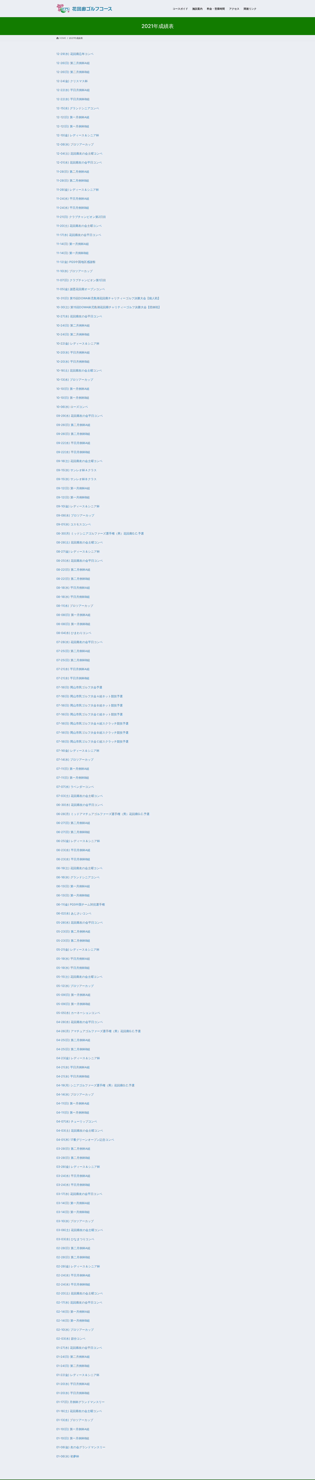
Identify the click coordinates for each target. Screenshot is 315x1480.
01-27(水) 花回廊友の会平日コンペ (79, 1348)
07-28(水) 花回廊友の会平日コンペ (79, 642)
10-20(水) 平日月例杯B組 (73, 361)
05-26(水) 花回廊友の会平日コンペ (79, 922)
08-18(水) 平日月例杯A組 (73, 587)
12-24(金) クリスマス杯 (72, 81)
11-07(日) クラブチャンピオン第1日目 (81, 280)
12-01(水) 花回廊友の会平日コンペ (79, 162)
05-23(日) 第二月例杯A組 (73, 931)
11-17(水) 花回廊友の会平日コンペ (78, 235)
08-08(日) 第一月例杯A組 (73, 615)
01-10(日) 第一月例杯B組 (72, 1438)
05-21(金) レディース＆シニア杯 (77, 949)
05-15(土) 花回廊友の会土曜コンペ (79, 977)
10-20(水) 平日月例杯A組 (73, 352)
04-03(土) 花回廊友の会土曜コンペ (79, 1130)
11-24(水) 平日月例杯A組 (72, 198)
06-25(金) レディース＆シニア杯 (78, 841)
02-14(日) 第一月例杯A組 (73, 1311)
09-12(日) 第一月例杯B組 (73, 497)
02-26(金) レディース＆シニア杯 (78, 1266)
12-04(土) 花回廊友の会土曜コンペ (79, 153)
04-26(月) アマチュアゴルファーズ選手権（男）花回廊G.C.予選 (98, 1031)
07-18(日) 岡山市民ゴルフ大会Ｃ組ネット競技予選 (89, 714)
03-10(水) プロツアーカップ (75, 1221)
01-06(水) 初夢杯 (67, 1456)
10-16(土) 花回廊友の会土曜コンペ (79, 370)
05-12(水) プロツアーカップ (75, 986)
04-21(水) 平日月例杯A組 (73, 1067)
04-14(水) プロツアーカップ (75, 1094)
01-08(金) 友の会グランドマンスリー (80, 1447)
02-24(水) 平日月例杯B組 (73, 1284)
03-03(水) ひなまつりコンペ (75, 1239)
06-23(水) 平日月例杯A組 (73, 850)
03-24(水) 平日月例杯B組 (73, 1185)
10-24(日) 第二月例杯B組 (73, 334)
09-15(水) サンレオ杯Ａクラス (76, 470)
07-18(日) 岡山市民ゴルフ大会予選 (79, 687)
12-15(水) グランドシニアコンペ (77, 108)
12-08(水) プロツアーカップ (75, 144)
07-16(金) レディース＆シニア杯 (77, 750)
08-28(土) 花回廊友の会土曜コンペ (79, 542)
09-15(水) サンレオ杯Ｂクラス (76, 479)
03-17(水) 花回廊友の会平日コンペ (79, 1194)
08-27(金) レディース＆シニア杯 (78, 551)
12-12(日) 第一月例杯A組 (72, 117)
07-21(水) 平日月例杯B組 (72, 678)
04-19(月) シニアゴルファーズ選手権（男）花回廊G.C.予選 (95, 1085)
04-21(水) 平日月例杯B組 (73, 1076)
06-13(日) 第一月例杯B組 (73, 895)
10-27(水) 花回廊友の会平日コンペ (79, 316)
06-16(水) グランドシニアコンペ (78, 877)
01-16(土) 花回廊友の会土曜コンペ (79, 1411)
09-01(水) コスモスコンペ (73, 524)
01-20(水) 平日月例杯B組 (73, 1393)
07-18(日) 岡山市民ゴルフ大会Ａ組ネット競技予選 (89, 696)
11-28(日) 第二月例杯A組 (72, 171)
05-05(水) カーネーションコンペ (78, 1013)
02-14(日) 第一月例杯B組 (73, 1320)
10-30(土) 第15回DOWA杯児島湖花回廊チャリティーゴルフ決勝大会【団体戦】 (108, 307)
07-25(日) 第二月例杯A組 (73, 651)
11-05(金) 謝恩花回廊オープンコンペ (80, 289)
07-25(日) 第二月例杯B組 (73, 660)
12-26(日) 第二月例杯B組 (73, 72)
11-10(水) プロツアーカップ (74, 271)
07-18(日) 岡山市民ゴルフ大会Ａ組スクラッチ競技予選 (92, 723)
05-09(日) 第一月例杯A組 (73, 995)
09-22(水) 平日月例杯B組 (73, 452)
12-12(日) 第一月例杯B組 (72, 126)
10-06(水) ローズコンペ (72, 407)
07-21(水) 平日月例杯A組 (73, 669)
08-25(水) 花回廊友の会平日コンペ (79, 560)
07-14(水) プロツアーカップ (75, 759)
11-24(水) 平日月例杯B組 (72, 207)
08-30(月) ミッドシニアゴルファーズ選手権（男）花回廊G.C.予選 (100, 533)
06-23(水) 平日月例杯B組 (73, 859)
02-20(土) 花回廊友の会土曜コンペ (79, 1293)
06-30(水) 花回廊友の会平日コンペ (79, 805)
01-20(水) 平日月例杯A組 (73, 1384)
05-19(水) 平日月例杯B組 (73, 968)
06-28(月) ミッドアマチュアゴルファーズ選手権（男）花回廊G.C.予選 (102, 814)
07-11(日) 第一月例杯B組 (72, 777)
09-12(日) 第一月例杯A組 (73, 488)
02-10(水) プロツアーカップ (75, 1329)
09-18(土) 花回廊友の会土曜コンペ (79, 461)
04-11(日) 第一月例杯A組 (72, 1103)
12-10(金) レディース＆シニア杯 (77, 135)
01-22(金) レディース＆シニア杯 (77, 1375)
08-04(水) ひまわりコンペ (73, 633)
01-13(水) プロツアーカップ (74, 1420)
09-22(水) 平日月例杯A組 (73, 443)
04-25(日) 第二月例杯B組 (73, 1049)
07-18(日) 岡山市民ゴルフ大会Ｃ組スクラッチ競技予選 (92, 741)
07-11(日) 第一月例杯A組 (72, 768)
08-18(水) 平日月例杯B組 (73, 597)
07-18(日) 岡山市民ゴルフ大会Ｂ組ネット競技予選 (89, 705)
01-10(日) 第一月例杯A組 (72, 1429)
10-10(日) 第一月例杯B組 (72, 397)
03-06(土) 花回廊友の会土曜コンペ (79, 1230)
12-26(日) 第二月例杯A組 (73, 63)
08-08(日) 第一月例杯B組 (73, 624)
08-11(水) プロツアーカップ (74, 606)
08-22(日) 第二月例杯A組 (73, 569)
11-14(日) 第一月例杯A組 (72, 244)
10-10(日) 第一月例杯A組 (72, 389)
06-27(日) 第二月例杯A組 (73, 823)
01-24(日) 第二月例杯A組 (73, 1356)
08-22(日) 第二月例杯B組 (73, 579)
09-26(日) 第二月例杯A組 (73, 425)
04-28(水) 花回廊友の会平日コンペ (79, 1022)
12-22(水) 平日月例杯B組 (73, 99)
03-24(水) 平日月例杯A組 (73, 1176)
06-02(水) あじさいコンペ (73, 913)
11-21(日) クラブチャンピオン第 (77, 217)
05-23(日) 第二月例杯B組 (73, 940)
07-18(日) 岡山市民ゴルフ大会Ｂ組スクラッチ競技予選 (92, 732)
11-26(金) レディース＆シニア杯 (77, 189)
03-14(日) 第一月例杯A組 (73, 1203)
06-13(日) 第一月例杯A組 (73, 886)
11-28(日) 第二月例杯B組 (72, 180)
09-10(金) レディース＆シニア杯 (78, 506)
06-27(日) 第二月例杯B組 (73, 832)
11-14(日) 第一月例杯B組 (72, 253)
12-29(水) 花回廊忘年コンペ (75, 54)
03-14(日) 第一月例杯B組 (73, 1212)
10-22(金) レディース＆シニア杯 (77, 343)
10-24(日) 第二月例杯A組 (73, 325)
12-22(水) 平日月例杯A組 (73, 90)
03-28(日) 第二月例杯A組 (73, 1148)
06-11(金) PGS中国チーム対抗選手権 (80, 904)
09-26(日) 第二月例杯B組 (73, 434)
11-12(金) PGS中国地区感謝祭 (76, 262)
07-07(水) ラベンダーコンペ (75, 787)
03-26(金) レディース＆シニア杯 (78, 1166)
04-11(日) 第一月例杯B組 (72, 1112)
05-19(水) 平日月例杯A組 (73, 958)
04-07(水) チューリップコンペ (76, 1121)
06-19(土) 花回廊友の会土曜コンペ (79, 868)
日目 (103, 217)
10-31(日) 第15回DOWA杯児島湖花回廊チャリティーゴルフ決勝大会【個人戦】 (108, 298)
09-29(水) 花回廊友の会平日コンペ (79, 416)
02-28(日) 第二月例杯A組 (73, 1248)
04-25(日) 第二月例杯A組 (73, 1040)
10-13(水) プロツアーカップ (74, 379)
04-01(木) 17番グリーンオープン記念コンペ (85, 1139)
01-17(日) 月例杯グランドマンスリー (80, 1402)
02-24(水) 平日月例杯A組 (73, 1275)
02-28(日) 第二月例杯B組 (73, 1257)
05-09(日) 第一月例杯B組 (73, 1004)
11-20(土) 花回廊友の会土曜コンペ (79, 226)
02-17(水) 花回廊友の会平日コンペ (79, 1302)
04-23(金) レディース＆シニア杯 (78, 1058)
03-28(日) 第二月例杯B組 (73, 1158)
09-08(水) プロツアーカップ (75, 515)
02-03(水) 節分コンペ (70, 1338)
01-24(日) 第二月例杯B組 (73, 1366)
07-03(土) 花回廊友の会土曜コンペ (79, 796)
